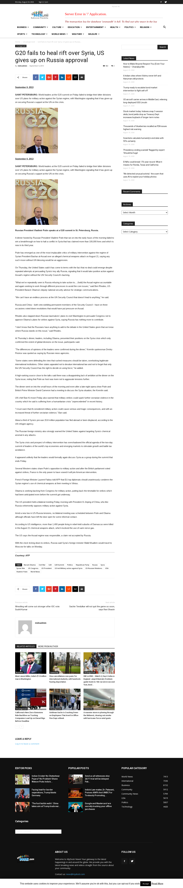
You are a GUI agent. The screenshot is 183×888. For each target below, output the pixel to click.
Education (74, 27)
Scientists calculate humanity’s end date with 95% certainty (143, 139)
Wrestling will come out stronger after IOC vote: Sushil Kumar (37, 608)
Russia (95, 565)
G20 (50, 565)
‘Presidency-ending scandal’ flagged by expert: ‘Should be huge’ (144, 151)
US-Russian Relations (93, 568)
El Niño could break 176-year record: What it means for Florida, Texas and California (142, 163)
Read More (157, 883)
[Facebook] (161, 2)
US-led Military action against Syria (68, 568)
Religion (144, 27)
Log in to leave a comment (27, 744)
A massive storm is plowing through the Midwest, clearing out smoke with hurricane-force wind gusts (98, 715)
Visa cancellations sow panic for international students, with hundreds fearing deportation (64, 679)
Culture (56, 27)
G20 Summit (59, 565)
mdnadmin (22, 66)
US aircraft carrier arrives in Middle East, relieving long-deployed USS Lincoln (145, 101)
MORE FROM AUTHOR (48, 646)
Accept (146, 884)
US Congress (33, 568)
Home (17, 42)
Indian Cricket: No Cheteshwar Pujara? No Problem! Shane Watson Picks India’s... (46, 779)
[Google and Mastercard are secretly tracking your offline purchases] (75, 807)
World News (58, 34)
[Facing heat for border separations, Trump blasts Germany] (22, 793)
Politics (129, 27)
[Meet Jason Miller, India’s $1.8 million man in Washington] (30, 663)
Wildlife (92, 34)
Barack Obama (30, 565)
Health (114, 27)
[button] (164, 27)
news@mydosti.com (75, 874)
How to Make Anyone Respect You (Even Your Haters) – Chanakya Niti (144, 65)
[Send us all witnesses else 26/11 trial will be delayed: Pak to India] (75, 779)
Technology (38, 34)
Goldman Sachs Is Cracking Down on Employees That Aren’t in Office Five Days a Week (63, 715)
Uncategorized (29, 42)
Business (22, 27)
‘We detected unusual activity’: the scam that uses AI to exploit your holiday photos (143, 175)
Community (39, 27)
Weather (77, 34)
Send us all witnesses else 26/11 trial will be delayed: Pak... (97, 779)
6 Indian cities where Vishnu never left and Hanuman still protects (142, 77)
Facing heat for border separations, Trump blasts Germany (44, 793)
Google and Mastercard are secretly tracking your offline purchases (98, 806)
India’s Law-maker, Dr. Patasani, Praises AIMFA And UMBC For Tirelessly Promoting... (99, 793)
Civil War (42, 565)
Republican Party (82, 565)
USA (106, 568)
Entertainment (95, 27)
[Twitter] (166, 2)
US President (46, 568)
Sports (21, 34)
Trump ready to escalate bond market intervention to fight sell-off (140, 89)
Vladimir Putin (21, 572)
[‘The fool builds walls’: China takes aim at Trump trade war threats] (22, 807)
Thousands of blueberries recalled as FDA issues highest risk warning (145, 127)
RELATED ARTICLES (26, 646)
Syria (103, 565)
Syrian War (20, 568)
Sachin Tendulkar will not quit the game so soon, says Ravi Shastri (92, 608)
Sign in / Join (43, 2)
